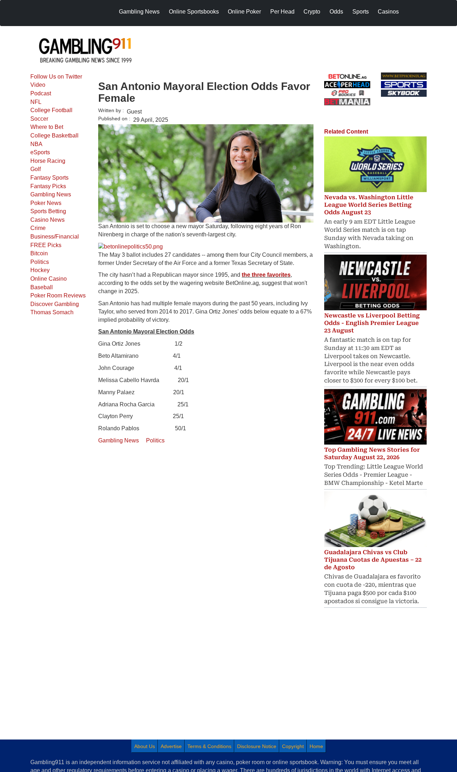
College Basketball (54, 135)
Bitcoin (39, 253)
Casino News (47, 220)
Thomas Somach (52, 312)
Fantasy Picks (48, 186)
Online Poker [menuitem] (244, 12)
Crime (38, 228)
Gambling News (50, 194)
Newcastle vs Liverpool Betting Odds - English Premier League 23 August (372, 323)
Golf (35, 169)
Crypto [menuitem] (311, 12)
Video (37, 85)
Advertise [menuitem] (171, 746)
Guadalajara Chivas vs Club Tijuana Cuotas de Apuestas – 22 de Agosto (373, 560)
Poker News (45, 203)
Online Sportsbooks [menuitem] (194, 12)
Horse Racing (47, 161)
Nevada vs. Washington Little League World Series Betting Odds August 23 (368, 205)
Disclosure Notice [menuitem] (256, 746)
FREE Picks (45, 245)
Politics (39, 262)
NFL (35, 102)
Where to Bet (46, 127)
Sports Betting (48, 211)
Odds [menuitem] (336, 12)
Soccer (39, 119)
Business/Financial (54, 237)
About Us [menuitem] (144, 746)
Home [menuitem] (316, 746)
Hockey (40, 270)
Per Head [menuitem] (282, 12)
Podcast (40, 93)
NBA (36, 144)
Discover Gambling (54, 304)
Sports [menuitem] (360, 12)
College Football (51, 110)
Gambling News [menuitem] (139, 12)
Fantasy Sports (49, 178)
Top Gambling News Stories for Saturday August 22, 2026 (372, 453)
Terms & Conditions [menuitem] (209, 746)
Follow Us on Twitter (56, 77)
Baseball (41, 287)
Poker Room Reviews (58, 295)
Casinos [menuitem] (388, 12)
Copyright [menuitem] (293, 746)
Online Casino (48, 279)
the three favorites (266, 275)
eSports (40, 152)
